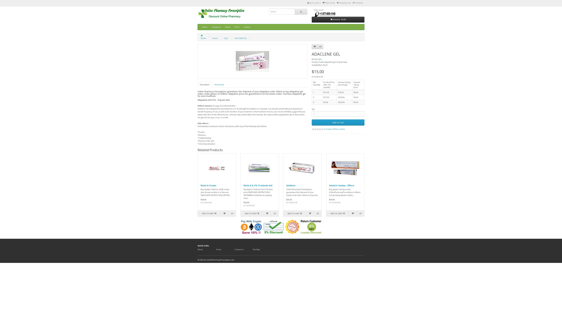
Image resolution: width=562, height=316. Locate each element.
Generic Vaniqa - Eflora (341, 185)
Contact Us (239, 249)
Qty (313, 109)
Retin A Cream (208, 185)
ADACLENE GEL (240, 38)
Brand (215, 38)
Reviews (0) (219, 84)
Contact (247, 27)
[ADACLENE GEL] (252, 61)
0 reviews (328, 129)
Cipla (226, 38)
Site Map (256, 249)
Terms (218, 249)
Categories (216, 27)
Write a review (339, 129)
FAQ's (237, 27)
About (227, 27)
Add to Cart (338, 122)
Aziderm (290, 185)
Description (205, 84)
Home (204, 27)
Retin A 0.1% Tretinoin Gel (258, 185)
